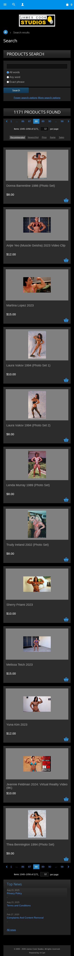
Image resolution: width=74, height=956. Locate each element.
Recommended (17, 137)
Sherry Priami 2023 (19, 604)
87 (29, 121)
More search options (49, 97)
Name (53, 137)
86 (23, 121)
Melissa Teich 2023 (19, 664)
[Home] (37, 21)
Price (44, 137)
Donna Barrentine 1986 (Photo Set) (30, 185)
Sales (61, 137)
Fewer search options (25, 97)
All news (11, 929)
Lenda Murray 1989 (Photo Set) (28, 485)
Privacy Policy (14, 893)
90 (49, 121)
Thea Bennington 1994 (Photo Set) (30, 844)
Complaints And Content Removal (25, 917)
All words (14, 72)
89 (43, 121)
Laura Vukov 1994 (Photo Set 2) (28, 425)
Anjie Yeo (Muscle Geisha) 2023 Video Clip (35, 245)
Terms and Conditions (19, 905)
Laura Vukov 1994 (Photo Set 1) (28, 365)
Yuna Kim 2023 (16, 724)
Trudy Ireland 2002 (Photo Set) (27, 544)
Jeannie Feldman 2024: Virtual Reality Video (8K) (36, 786)
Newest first (33, 137)
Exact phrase (16, 81)
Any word (14, 77)
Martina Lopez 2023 (20, 305)
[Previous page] (6, 121)
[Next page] (68, 121)
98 (62, 121)
